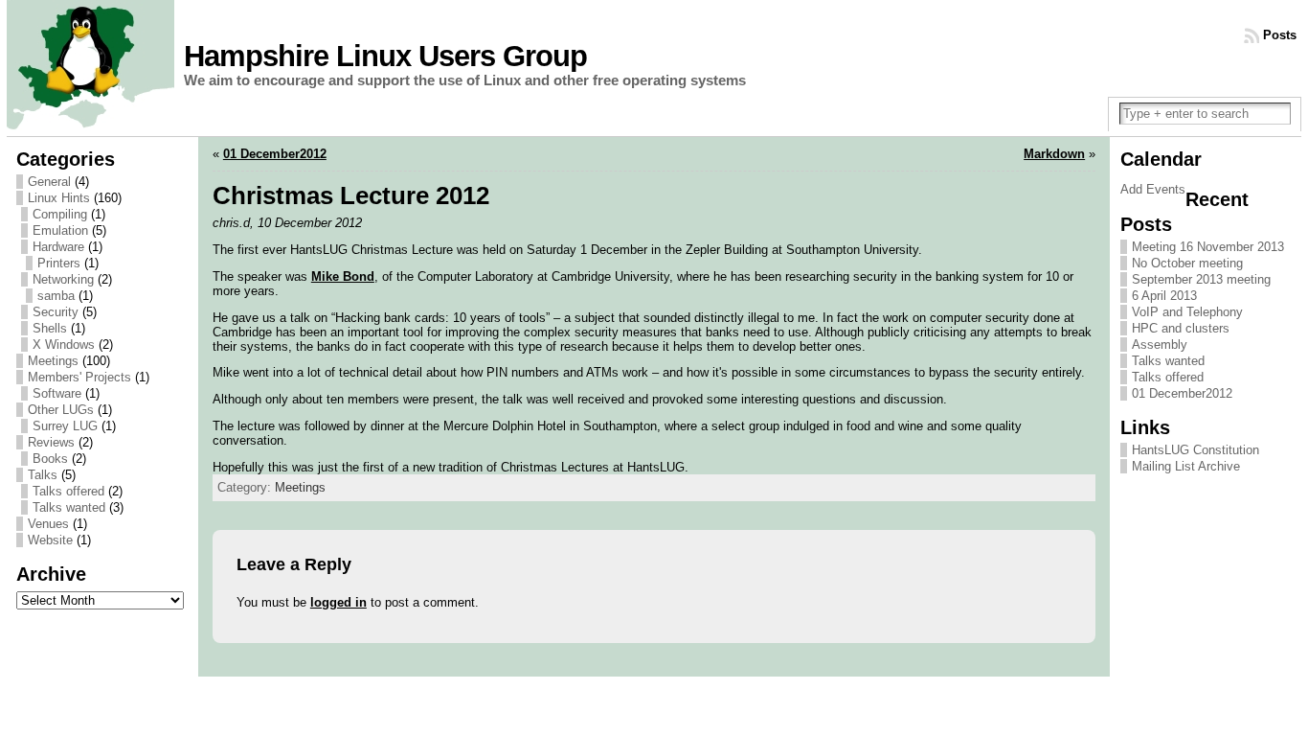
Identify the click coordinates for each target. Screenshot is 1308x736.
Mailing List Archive (1186, 466)
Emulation (60, 230)
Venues (48, 524)
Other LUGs (61, 409)
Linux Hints (59, 198)
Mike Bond (342, 276)
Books (50, 458)
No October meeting (1187, 263)
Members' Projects (79, 377)
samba (56, 295)
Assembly (1159, 344)
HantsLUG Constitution (1195, 450)
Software (57, 393)
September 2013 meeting (1201, 279)
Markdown (1054, 154)
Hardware (58, 247)
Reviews (51, 442)
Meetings (53, 361)
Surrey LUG (65, 426)
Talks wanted (69, 507)
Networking (63, 279)
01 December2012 (275, 154)
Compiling (60, 214)
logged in (338, 602)
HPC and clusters (1180, 328)
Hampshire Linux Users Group (385, 56)
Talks (42, 475)
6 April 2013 (1164, 295)
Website (50, 540)
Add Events (1152, 189)
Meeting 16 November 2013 (1208, 247)
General (49, 181)
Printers (58, 263)
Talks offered (68, 491)
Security (56, 312)
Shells (50, 328)
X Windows (64, 344)
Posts (1280, 35)
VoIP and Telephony (1187, 312)
